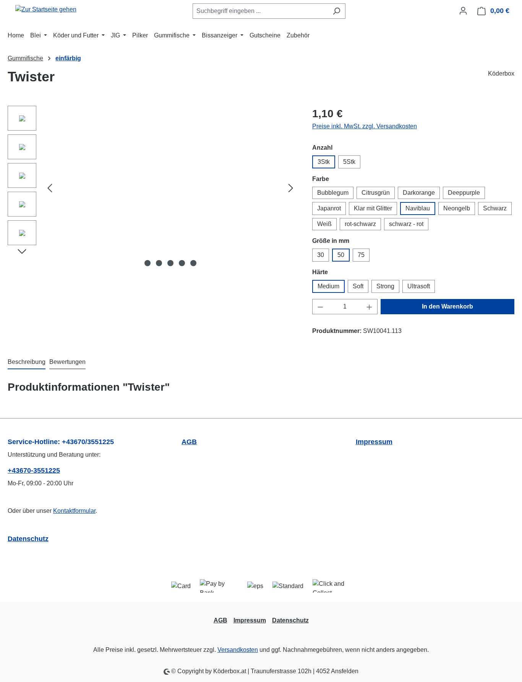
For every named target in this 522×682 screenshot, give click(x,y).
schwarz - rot (406, 224)
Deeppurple (464, 192)
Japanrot (329, 208)
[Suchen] (336, 11)
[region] (152, 188)
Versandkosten (237, 649)
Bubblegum (333, 192)
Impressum (374, 442)
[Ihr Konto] (463, 10)
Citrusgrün (376, 192)
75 (361, 255)
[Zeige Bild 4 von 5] (182, 263)
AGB (189, 442)
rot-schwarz (360, 224)
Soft (358, 286)
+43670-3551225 (34, 470)
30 (320, 255)
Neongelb (456, 208)
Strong (385, 286)
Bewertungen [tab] (67, 362)
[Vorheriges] (49, 188)
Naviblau (417, 208)
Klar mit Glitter (373, 208)
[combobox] (260, 11)
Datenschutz (28, 539)
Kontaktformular (74, 510)
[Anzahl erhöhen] (370, 306)
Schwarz (495, 208)
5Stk (349, 161)
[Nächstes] (291, 188)
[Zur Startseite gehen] (46, 9)
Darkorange (419, 192)
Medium (328, 286)
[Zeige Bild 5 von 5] (193, 263)
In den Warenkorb (447, 306)
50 (340, 255)
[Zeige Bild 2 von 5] (159, 263)
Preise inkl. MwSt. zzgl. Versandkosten (364, 126)
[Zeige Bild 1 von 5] (147, 263)
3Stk (324, 161)
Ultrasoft (418, 286)
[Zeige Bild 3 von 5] (170, 263)
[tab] (26, 362)
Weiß (324, 224)
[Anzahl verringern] (320, 306)
